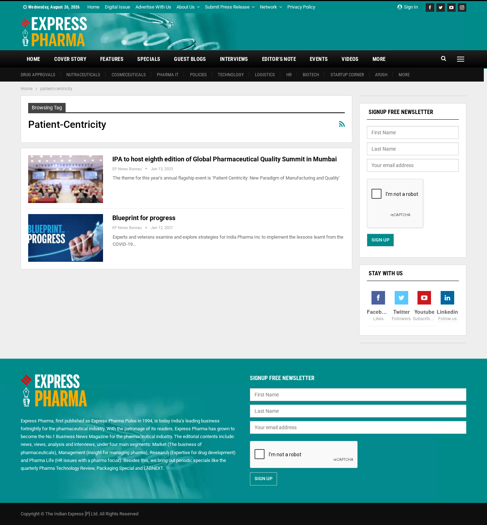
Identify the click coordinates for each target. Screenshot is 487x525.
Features (111, 59)
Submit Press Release (227, 7)
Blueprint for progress (143, 218)
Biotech (311, 74)
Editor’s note (279, 59)
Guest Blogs (190, 59)
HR (289, 74)
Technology (231, 74)
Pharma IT (168, 74)
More (379, 59)
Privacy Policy (301, 7)
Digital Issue (117, 7)
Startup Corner (347, 74)
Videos (350, 59)
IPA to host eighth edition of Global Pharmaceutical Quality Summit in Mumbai (224, 159)
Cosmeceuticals (129, 74)
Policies (198, 74)
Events (319, 59)
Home (93, 7)
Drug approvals (38, 74)
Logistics (265, 74)
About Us (185, 7)
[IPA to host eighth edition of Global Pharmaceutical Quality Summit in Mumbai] (65, 179)
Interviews (234, 59)
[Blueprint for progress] (65, 238)
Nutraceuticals (83, 74)
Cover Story (70, 59)
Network (268, 7)
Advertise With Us (153, 7)
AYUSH (381, 74)
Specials (148, 59)
